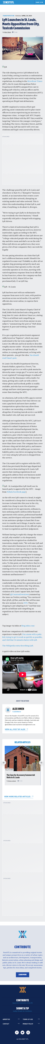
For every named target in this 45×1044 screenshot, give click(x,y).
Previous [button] (3, 763)
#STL (25, 603)
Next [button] (41, 763)
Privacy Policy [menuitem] (28, 1024)
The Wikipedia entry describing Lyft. (17, 645)
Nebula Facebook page (16, 492)
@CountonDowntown (19, 594)
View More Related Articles (17, 796)
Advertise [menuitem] (6, 1019)
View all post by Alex (15, 729)
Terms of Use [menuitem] (28, 1019)
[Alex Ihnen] (8, 710)
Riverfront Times (35, 81)
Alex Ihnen (7, 32)
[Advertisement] (22, 160)
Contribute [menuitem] (22, 1001)
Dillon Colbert (12, 781)
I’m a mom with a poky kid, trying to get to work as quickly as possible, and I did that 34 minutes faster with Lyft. (22, 637)
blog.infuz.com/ (28, 625)
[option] (22, 765)
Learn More (23, 975)
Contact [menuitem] (6, 1024)
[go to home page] (8, 2)
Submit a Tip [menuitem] (22, 1009)
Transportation (8, 16)
